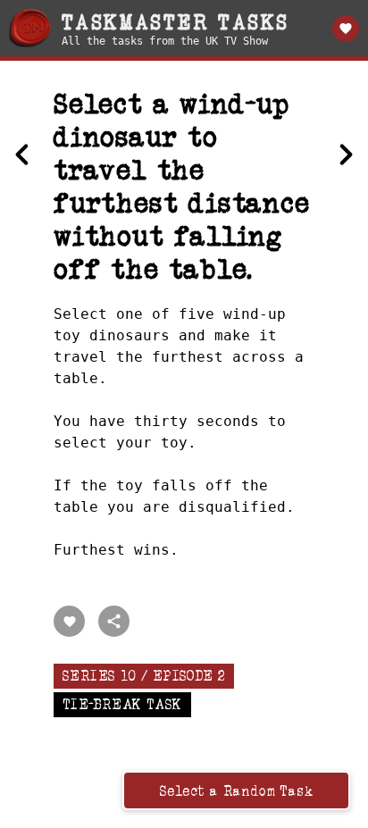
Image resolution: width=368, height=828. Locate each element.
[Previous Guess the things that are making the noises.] (22, 155)
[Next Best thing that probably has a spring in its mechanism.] (345, 155)
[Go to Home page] (30, 28)
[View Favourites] (345, 28)
